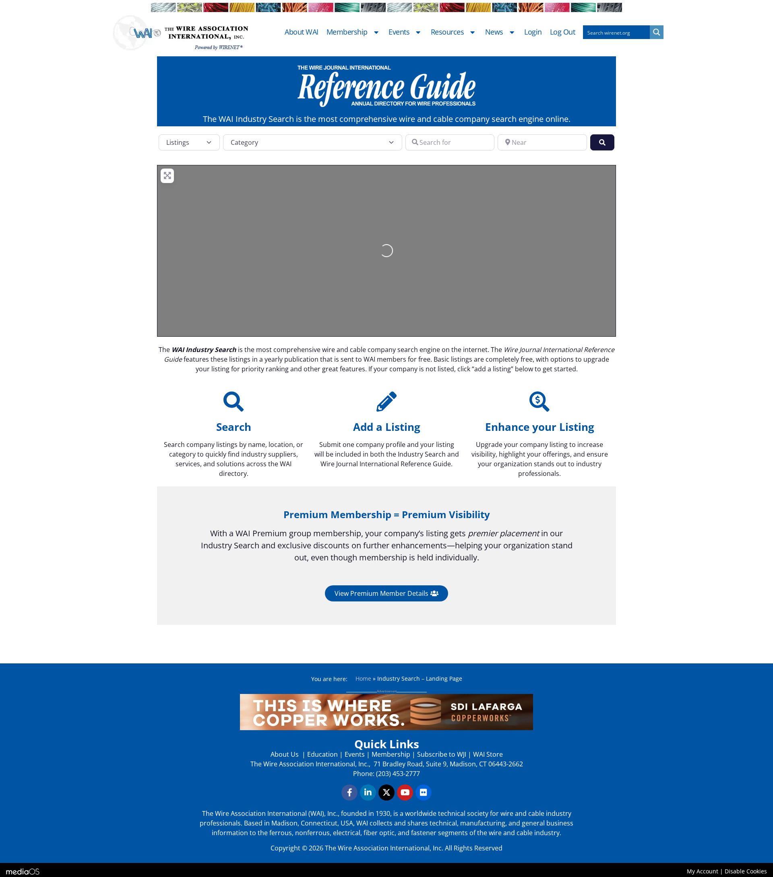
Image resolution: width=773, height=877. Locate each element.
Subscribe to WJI (440, 754)
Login (533, 32)
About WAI (301, 32)
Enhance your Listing (539, 427)
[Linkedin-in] (368, 792)
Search (233, 427)
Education (322, 754)
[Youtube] (405, 792)
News (494, 32)
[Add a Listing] (386, 401)
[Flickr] (423, 792)
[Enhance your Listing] (539, 401)
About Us (285, 754)
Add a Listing (386, 427)
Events (399, 32)
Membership (347, 32)
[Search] (233, 401)
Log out (562, 32)
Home (363, 678)
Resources (447, 32)
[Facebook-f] (349, 792)
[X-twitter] (386, 792)
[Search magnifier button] (656, 32)
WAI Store (487, 754)
